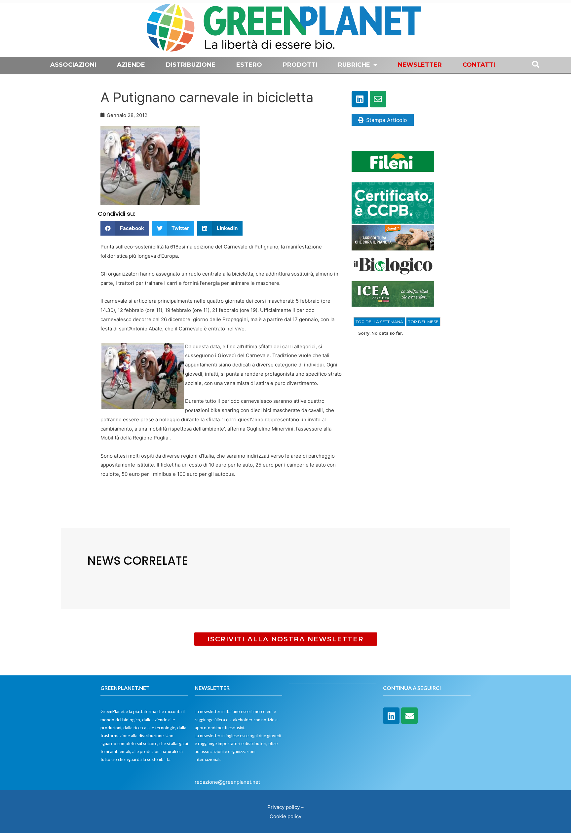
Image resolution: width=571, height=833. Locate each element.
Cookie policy (285, 816)
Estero (249, 64)
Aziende (131, 64)
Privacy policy (283, 807)
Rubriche (354, 64)
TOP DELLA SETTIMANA (379, 321)
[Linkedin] (360, 99)
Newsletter (420, 64)
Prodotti (300, 64)
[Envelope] (378, 99)
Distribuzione (190, 64)
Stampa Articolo (386, 120)
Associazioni (73, 64)
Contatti (479, 64)
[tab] (379, 321)
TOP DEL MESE (423, 321)
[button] (124, 228)
